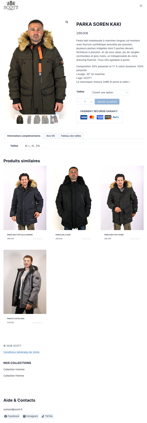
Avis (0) (50, 135)
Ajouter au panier (107, 101)
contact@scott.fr (13, 409)
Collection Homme (14, 369)
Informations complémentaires (23, 135)
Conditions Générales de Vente (21, 352)
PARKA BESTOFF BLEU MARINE (20, 235)
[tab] (24, 136)
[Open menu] (141, 5)
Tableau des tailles (71, 135)
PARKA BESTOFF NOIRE (114, 235)
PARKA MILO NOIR (63, 235)
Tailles (80, 91)
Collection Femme (13, 375)
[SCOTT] (11, 5)
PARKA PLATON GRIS (15, 319)
